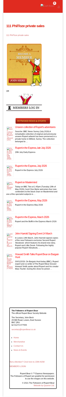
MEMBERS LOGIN (18, 366)
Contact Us (18, 346)
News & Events (20, 350)
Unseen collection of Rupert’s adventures (35, 127)
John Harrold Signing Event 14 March (33, 233)
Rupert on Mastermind (26, 182)
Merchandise (19, 342)
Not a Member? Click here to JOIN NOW (27, 362)
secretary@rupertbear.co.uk (24, 329)
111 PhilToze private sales (17, 35)
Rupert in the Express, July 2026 (31, 166)
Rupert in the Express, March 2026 (32, 217)
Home (16, 338)
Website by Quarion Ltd (44, 385)
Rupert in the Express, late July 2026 (33, 147)
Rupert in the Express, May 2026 (31, 200)
